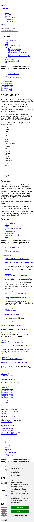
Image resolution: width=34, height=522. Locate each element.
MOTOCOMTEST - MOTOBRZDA (19, 263)
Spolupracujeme (9, 59)
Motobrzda (8, 47)
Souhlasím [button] (20, 507)
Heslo (2, 487)
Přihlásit (4, 490)
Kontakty (7, 11)
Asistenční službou (12, 314)
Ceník (6, 44)
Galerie (7, 42)
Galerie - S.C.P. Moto (7, 90)
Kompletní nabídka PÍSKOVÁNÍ (18, 298)
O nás (6, 63)
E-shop (7, 13)
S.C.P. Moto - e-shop (7, 83)
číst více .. (8, 274)
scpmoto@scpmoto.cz (7, 425)
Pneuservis (8, 14)
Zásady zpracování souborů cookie (11, 432)
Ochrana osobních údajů (8, 430)
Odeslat (4, 520)
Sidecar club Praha (10, 18)
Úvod (6, 400)
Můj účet (5, 8)
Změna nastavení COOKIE (9, 434)
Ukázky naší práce (10, 40)
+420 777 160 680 (6, 422)
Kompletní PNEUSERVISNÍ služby (18, 279)
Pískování (7, 16)
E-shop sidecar (9, 19)
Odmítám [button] (20, 511)
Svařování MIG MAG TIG (13, 45)
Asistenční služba (10, 57)
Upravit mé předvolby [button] (20, 515)
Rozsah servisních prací (12, 61)
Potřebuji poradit (8, 81)
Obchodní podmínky (7, 428)
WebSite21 (4, 413)
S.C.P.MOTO (9, 21)
